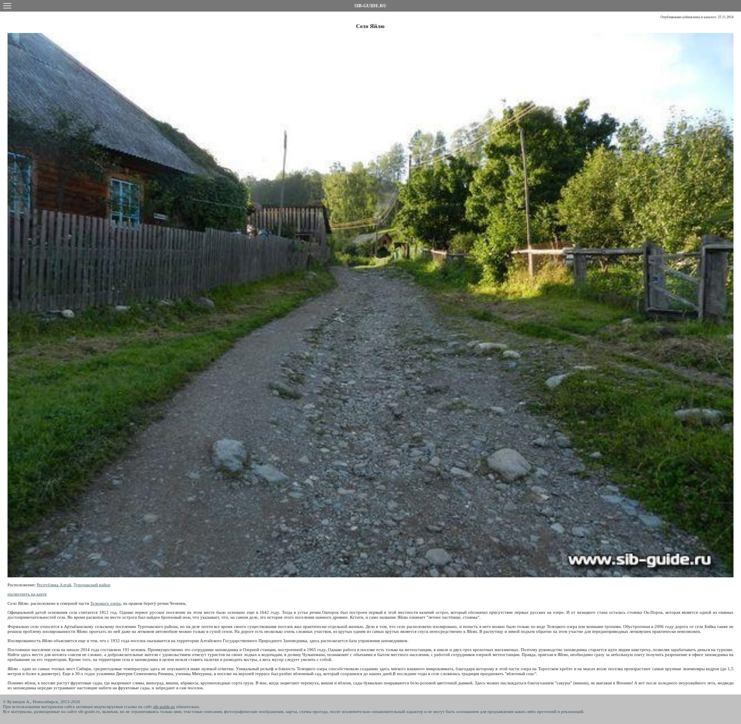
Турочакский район (92, 585)
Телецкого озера (105, 603)
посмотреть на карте (27, 594)
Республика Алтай (54, 585)
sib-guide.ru (164, 706)
